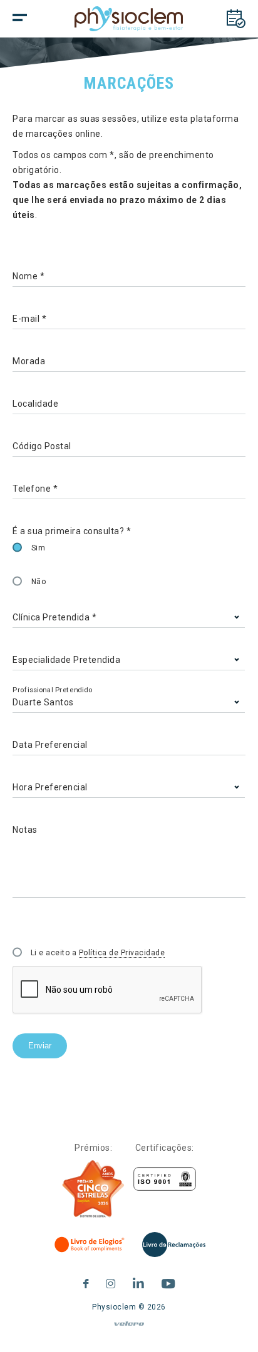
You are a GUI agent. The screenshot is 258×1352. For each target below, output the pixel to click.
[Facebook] (86, 1282)
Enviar (39, 1045)
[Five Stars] (93, 1189)
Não (38, 581)
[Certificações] (164, 1179)
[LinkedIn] (139, 1282)
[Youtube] (168, 1282)
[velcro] (129, 1329)
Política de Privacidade (122, 952)
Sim (38, 548)
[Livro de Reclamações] (174, 1244)
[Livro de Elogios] (90, 1244)
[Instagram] (111, 1282)
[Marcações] (236, 18)
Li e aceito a (98, 952)
